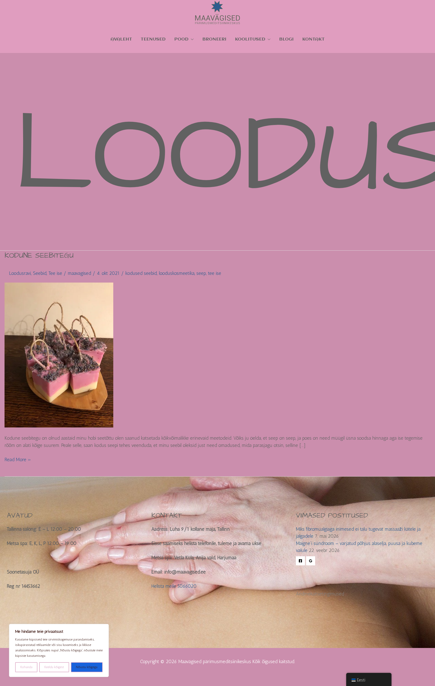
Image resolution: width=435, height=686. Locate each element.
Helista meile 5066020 (174, 586)
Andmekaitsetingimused (320, 594)
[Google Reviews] (310, 560)
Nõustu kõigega (86, 667)
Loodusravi (20, 273)
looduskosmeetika (176, 273)
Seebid (39, 273)
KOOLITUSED (250, 39)
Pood (181, 39)
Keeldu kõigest (54, 667)
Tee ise (55, 273)
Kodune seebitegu (39, 255)
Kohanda (26, 667)
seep (201, 273)
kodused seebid (141, 273)
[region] (59, 650)
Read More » (18, 459)
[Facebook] (300, 560)
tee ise (214, 273)
